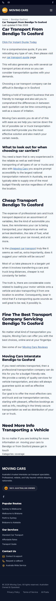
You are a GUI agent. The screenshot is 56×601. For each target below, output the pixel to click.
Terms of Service (30, 592)
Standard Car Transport (12, 535)
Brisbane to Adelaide (11, 522)
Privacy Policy (13, 592)
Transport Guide (9, 544)
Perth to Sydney (9, 518)
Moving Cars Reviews (35, 347)
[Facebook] (53, 2)
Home (5, 19)
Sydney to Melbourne (11, 509)
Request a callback (14, 561)
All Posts (45, 592)
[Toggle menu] (51, 10)
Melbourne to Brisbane (12, 513)
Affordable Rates (9, 539)
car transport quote (18, 57)
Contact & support (14, 556)
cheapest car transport (22, 248)
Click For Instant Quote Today (19, 42)
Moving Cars (20, 168)
